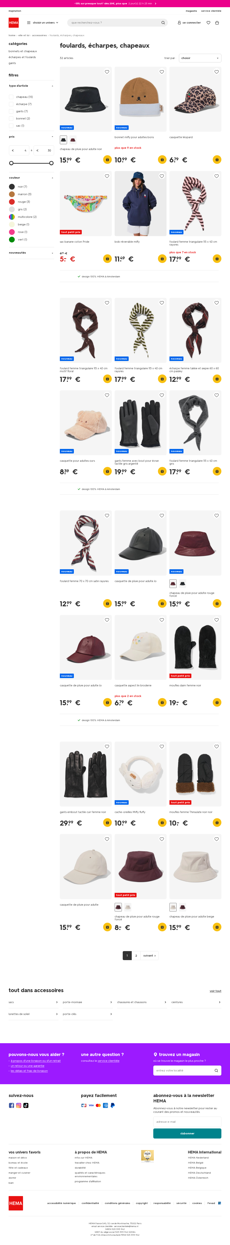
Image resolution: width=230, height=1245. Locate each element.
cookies (197, 1203)
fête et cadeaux (18, 1167)
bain (11, 1182)
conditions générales (117, 1203)
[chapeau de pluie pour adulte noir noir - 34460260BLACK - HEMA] (63, 140)
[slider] (11, 163)
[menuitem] (15, 11)
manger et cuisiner (19, 1172)
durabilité (80, 1167)
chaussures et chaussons (131, 1002)
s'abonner (187, 1133)
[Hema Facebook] (11, 1105)
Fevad (211, 1203)
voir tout (215, 991)
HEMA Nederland (198, 1157)
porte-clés (69, 1014)
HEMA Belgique (197, 1167)
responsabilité (162, 1203)
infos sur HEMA (83, 1157)
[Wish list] (208, 22)
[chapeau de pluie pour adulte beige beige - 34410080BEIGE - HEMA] (127, 907)
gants (12, 63)
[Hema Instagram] (18, 1105)
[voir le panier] (217, 22)
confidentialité (90, 1203)
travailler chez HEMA (87, 1162)
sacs (11, 1002)
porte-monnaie (72, 1002)
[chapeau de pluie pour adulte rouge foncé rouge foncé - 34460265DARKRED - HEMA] (73, 140)
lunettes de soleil (19, 1014)
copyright (142, 1203)
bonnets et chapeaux (23, 51)
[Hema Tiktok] (25, 1105)
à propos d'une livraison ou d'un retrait (36, 1060)
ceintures (177, 1002)
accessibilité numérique (61, 1203)
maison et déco (18, 1157)
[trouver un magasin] (216, 1070)
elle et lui (23, 35)
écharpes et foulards (22, 57)
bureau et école (18, 1162)
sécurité (181, 1203)
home (12, 35)
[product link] (86, 99)
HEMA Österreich (198, 1177)
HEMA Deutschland (199, 1172)
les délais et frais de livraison (29, 1071)
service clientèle (108, 1060)
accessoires (39, 35)
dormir (12, 1177)
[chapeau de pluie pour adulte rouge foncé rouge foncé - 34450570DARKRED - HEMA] (118, 907)
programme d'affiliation (88, 1181)
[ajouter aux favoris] (107, 71)
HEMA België (195, 1162)
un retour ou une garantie (27, 1065)
